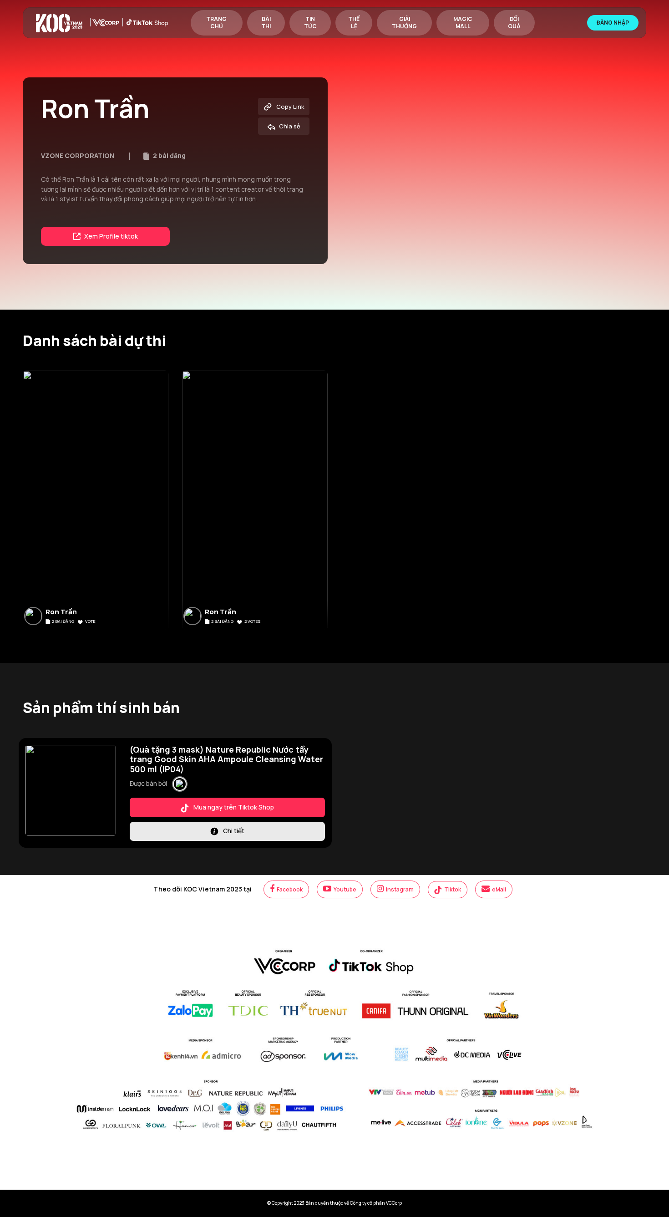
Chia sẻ (289, 126)
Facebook (289, 889)
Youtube (344, 889)
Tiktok (452, 889)
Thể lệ (354, 22)
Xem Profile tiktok (110, 236)
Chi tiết (233, 830)
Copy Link (289, 106)
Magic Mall (462, 22)
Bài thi (266, 22)
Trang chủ (216, 22)
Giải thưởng (404, 22)
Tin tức (310, 22)
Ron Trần (61, 611)
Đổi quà (514, 22)
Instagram (399, 889)
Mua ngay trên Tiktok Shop (233, 807)
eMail (498, 889)
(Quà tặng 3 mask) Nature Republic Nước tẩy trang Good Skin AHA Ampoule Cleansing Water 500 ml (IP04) (226, 759)
